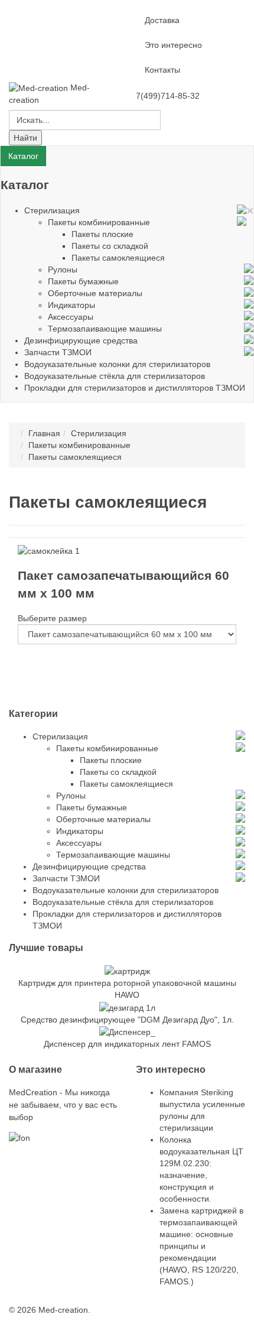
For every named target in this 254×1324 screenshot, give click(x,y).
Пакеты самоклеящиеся (118, 257)
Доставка (162, 20)
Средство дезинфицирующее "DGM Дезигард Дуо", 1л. (127, 1019)
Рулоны (62, 269)
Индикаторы (71, 305)
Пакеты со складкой (109, 246)
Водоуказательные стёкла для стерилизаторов (114, 376)
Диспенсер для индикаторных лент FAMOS (127, 1044)
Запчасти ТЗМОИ (58, 352)
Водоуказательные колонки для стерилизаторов (117, 364)
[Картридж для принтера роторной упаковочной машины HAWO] (127, 970)
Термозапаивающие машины (105, 328)
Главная (44, 433)
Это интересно (173, 45)
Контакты (162, 69)
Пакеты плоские (102, 234)
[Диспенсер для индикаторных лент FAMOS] (127, 1031)
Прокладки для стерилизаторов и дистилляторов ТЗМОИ (134, 387)
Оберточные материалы (95, 293)
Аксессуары (70, 317)
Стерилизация (52, 210)
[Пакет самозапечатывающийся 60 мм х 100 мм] (49, 549)
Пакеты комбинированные (99, 222)
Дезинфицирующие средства (81, 340)
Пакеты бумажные (83, 281)
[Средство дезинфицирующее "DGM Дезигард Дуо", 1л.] (127, 1006)
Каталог (23, 156)
